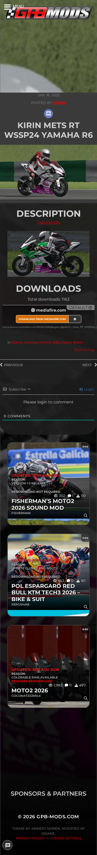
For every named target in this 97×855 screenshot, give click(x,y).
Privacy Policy (30, 838)
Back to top (84, 350)
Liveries (30, 342)
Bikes (17, 342)
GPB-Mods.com (58, 816)
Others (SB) (49, 342)
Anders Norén (45, 828)
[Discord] (48, 113)
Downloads (48, 222)
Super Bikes (72, 342)
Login (88, 389)
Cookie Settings (65, 838)
